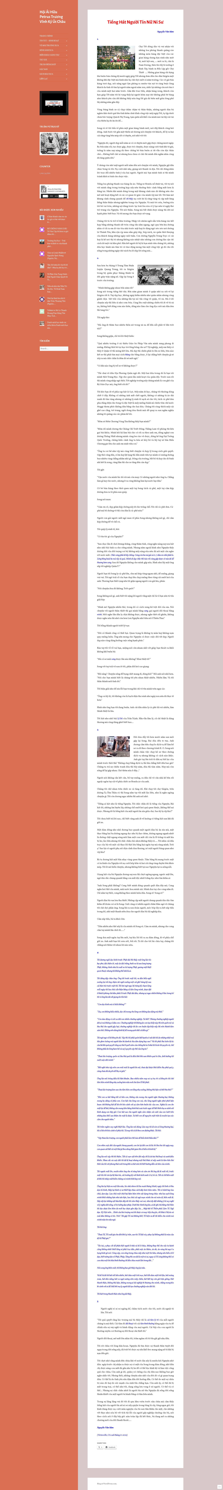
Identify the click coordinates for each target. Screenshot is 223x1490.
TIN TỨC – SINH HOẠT (49, 41)
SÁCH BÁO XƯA (46, 74)
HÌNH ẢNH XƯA (46, 50)
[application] (54, 196)
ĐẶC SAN (44, 69)
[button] (49, 106)
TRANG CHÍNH (46, 36)
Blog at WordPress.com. (107, 1484)
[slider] (63, 196)
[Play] (45, 196)
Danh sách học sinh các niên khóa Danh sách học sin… (57, 325)
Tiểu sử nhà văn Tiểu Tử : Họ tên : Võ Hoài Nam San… (57, 289)
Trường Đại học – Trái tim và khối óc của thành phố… (57, 244)
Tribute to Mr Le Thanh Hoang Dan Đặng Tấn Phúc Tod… (57, 313)
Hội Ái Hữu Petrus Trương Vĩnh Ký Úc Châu (53, 17)
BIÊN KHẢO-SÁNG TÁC (49, 55)
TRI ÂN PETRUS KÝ (48, 64)
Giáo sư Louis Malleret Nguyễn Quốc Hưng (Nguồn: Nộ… (56, 256)
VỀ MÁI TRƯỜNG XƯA (49, 45)
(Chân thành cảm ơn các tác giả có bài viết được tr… (57, 219)
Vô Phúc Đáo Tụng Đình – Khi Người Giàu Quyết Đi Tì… (57, 277)
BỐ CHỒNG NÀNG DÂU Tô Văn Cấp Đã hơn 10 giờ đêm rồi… (57, 231)
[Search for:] (54, 348)
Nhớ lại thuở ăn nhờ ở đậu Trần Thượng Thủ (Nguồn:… (56, 301)
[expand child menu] (66, 41)
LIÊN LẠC (44, 79)
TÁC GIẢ (43, 60)
